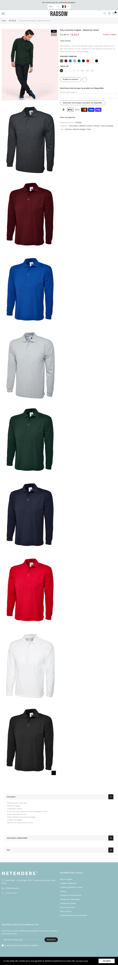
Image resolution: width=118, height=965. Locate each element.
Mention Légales (66, 879)
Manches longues (79, 129)
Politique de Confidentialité (70, 899)
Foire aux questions (67, 907)
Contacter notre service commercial (73, 915)
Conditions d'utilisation (68, 883)
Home (4, 21)
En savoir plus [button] (82, 961)
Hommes (68, 129)
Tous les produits (106, 126)
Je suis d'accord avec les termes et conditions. (22, 945)
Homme (96, 126)
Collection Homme (86, 126)
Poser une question (67, 117)
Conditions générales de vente (71, 887)
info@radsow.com (12, 888)
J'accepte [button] (107, 961)
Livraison (63, 891)
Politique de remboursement (70, 895)
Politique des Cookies (68, 903)
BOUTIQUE (12, 21)
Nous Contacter (66, 911)
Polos (89, 129)
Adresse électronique (68, 92)
